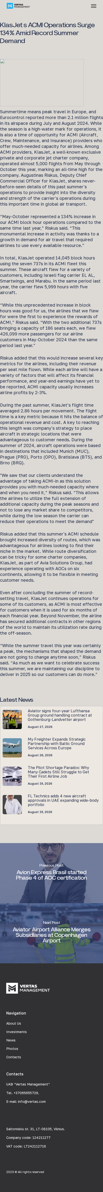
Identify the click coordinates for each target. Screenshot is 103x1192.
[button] (93, 5)
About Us (13, 1023)
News (11, 1040)
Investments (16, 1032)
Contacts (13, 1057)
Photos (12, 1049)
